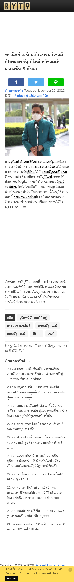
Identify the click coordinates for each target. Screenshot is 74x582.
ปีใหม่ (31, 172)
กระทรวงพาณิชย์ (44, 166)
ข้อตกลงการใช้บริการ (47, 573)
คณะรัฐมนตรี (51, 172)
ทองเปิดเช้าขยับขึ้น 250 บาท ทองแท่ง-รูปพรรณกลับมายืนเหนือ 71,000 (36, 513)
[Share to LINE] (56, 82)
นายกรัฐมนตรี (52, 161)
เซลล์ (61, 182)
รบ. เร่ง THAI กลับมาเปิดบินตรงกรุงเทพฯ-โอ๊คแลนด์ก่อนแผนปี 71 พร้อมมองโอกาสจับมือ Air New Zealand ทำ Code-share (35, 495)
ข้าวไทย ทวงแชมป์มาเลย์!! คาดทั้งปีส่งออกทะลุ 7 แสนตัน (35, 476)
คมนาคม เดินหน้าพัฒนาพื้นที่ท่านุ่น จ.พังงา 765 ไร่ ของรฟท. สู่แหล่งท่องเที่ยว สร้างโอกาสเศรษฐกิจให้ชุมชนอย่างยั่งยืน (37, 411)
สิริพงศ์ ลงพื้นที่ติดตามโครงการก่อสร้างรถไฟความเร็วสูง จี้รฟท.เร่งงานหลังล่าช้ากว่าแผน (36, 442)
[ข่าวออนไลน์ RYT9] (16, 6)
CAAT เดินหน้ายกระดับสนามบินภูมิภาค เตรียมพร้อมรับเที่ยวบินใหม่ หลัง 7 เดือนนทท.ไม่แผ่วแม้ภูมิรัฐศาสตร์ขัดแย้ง (34, 461)
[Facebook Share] (16, 82)
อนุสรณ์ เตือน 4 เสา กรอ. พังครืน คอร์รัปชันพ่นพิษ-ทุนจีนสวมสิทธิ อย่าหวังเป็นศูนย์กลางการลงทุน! (36, 392)
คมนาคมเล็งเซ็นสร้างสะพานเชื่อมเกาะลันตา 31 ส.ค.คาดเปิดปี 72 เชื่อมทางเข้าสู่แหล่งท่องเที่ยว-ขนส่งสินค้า (35, 374)
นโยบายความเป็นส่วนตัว (17, 573)
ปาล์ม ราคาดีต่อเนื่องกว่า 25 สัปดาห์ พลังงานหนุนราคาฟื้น (35, 426)
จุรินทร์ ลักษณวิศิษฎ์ (23, 161)
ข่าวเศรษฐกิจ (14, 90)
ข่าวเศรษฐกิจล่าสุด (17, 360)
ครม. (64, 172)
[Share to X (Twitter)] (36, 82)
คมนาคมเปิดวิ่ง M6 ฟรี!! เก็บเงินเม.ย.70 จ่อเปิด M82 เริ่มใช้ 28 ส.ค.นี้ (36, 526)
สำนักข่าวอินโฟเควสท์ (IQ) (31, 95)
